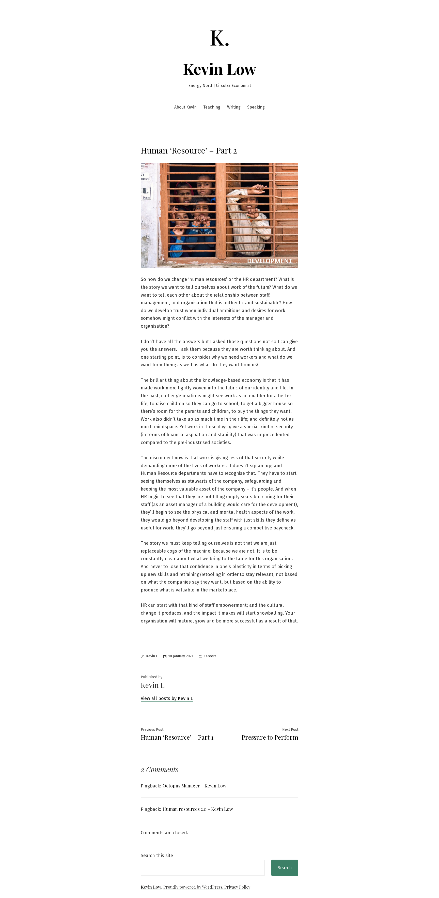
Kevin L (152, 656)
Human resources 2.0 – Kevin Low (198, 809)
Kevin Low (219, 68)
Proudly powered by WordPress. (193, 887)
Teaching (211, 107)
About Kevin (185, 107)
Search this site (157, 855)
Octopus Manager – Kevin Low (194, 786)
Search (285, 868)
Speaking (256, 107)
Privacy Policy (237, 887)
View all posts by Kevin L (167, 698)
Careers (210, 656)
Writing (234, 107)
